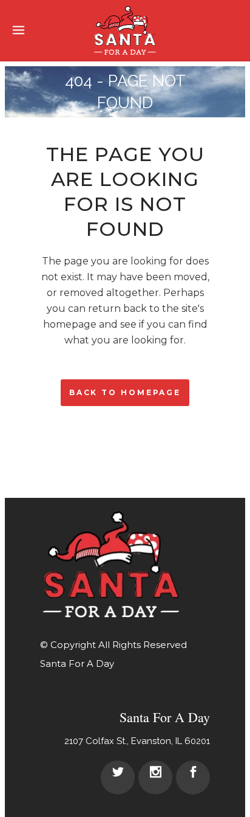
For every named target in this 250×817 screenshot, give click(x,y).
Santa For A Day (77, 663)
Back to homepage (125, 392)
